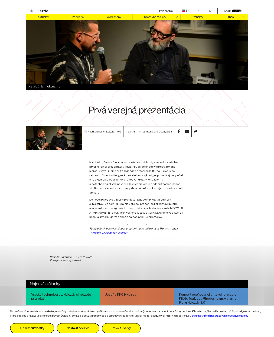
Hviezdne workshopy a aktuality (109, 233)
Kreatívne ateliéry (155, 17)
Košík (232, 11)
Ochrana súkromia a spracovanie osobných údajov (218, 315)
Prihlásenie (166, 11)
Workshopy (114, 17)
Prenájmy (197, 17)
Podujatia (78, 17)
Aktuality (43, 17)
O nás (230, 17)
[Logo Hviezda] (89, 11)
